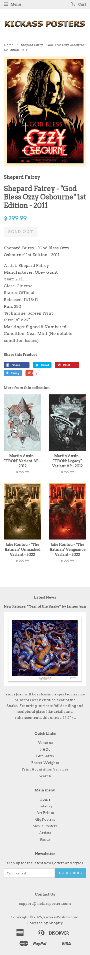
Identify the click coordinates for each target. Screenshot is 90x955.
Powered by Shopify (45, 923)
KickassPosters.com (60, 917)
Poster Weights (45, 763)
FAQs (45, 749)
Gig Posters (45, 819)
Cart (82, 4)
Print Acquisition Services (45, 769)
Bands (45, 839)
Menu (15, 4)
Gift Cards (45, 756)
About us (45, 743)
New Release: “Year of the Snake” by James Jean (45, 606)
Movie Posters (45, 826)
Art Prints (45, 813)
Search (45, 776)
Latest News (45, 597)
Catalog (45, 806)
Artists (45, 833)
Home (8, 45)
